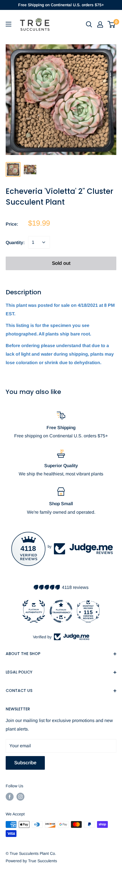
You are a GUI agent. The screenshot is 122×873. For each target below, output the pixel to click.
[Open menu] (8, 24)
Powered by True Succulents (31, 861)
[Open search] (89, 24)
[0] (111, 24)
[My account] (100, 24)
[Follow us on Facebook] (10, 797)
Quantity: (15, 242)
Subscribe (25, 762)
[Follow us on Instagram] (20, 797)
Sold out (61, 263)
